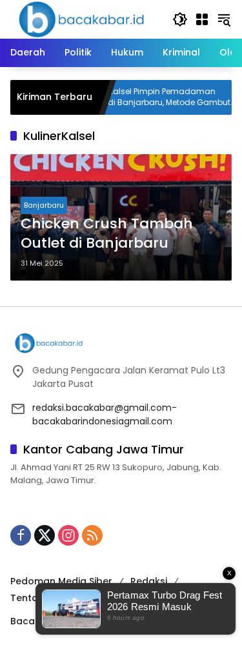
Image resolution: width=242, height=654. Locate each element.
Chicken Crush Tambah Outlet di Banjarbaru (107, 233)
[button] (180, 19)
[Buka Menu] (202, 19)
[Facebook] (20, 535)
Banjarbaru (44, 205)
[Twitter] (44, 535)
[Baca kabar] (81, 18)
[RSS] (92, 535)
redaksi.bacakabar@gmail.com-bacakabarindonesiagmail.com (104, 414)
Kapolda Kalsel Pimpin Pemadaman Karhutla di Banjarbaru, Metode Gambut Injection (142, 97)
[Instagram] (68, 535)
